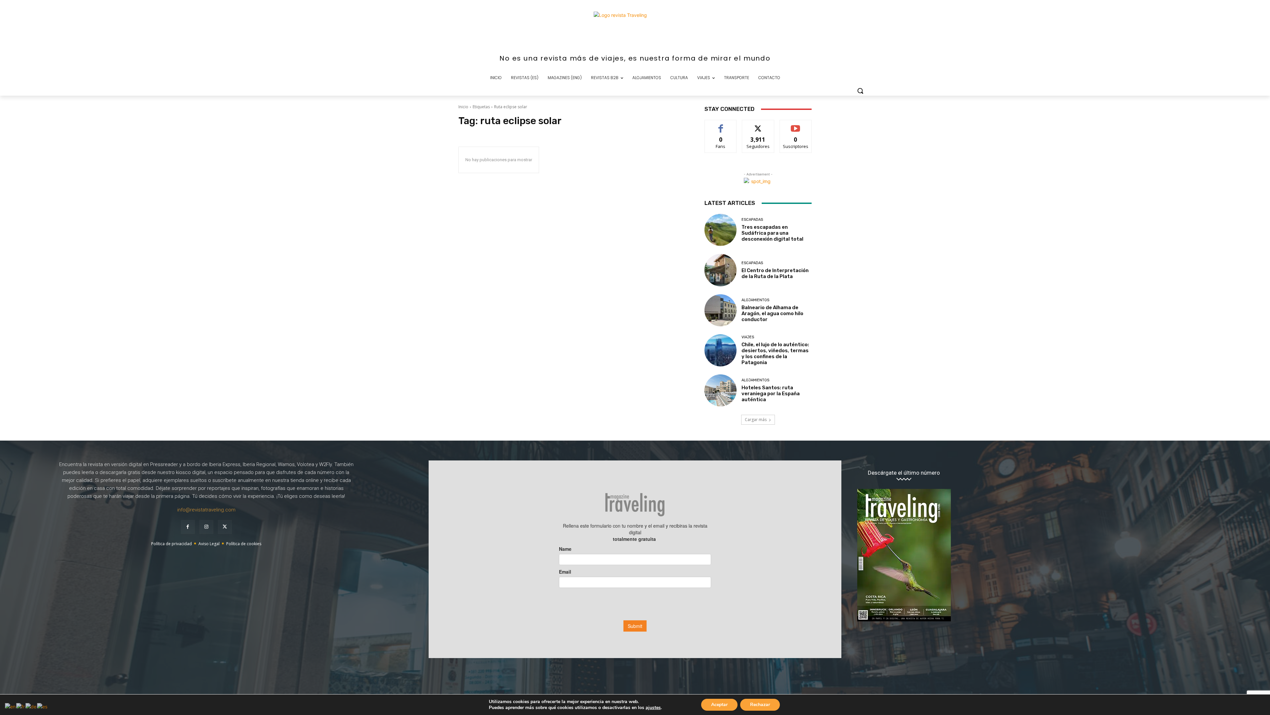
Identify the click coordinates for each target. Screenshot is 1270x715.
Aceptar (719, 704)
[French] (20, 706)
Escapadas (752, 219)
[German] (31, 706)
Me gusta (721, 124)
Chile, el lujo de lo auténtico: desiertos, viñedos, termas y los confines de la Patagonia (775, 353)
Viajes (747, 337)
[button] (860, 91)
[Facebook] (188, 527)
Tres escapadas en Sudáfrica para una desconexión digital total (772, 233)
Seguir (758, 124)
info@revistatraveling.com (206, 510)
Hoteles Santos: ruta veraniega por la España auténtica (770, 394)
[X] (225, 527)
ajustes (653, 708)
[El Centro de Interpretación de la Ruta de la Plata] (720, 270)
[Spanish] (42, 706)
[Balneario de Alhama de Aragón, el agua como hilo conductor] (720, 310)
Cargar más (756, 419)
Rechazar (760, 704)
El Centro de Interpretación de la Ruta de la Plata (775, 273)
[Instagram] (206, 527)
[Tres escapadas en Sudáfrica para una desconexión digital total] (720, 230)
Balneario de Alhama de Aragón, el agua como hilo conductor (772, 313)
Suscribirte (795, 124)
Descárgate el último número (904, 473)
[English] (10, 706)
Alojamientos (755, 300)
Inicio (463, 107)
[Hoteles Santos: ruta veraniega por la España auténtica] (720, 390)
